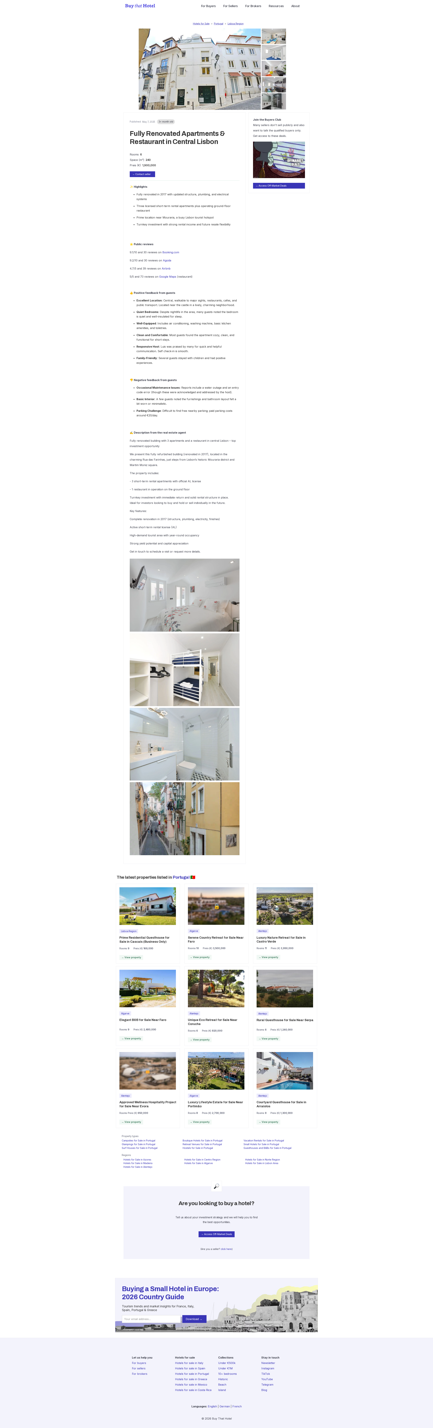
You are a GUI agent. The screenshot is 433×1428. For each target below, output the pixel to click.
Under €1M (225, 1368)
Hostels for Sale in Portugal (198, 1147)
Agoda (167, 260)
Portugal (218, 23)
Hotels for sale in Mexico (191, 1384)
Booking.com (170, 252)
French (237, 1406)
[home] (140, 6)
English (212, 1406)
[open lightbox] (199, 69)
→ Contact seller (141, 174)
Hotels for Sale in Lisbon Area (261, 1163)
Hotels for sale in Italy (189, 1363)
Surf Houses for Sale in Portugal (139, 1147)
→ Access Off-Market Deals (271, 185)
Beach (222, 1384)
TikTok (265, 1373)
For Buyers (208, 6)
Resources (276, 6)
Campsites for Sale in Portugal (138, 1140)
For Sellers (230, 6)
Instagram (267, 1368)
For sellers (138, 1368)
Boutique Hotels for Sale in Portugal (202, 1140)
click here (226, 1249)
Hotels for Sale (201, 23)
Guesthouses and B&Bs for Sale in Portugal (267, 1147)
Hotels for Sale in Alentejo (137, 1166)
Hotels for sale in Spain (190, 1368)
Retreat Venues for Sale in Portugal (202, 1144)
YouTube (267, 1379)
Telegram (267, 1384)
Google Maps (167, 276)
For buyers (139, 1363)
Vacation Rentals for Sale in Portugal (264, 1140)
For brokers (139, 1373)
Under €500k (226, 1363)
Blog (264, 1390)
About (295, 6)
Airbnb (166, 268)
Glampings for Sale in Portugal (138, 1144)
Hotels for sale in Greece (191, 1379)
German (225, 1406)
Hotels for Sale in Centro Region (202, 1159)
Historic (223, 1379)
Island (222, 1390)
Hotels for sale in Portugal (192, 1373)
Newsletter (268, 1363)
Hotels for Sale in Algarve (198, 1163)
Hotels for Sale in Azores (137, 1159)
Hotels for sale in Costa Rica (193, 1390)
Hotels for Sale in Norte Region (262, 1159)
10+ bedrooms (227, 1373)
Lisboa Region (236, 23)
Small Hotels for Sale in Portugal (261, 1144)
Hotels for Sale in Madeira (137, 1163)
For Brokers (253, 6)
